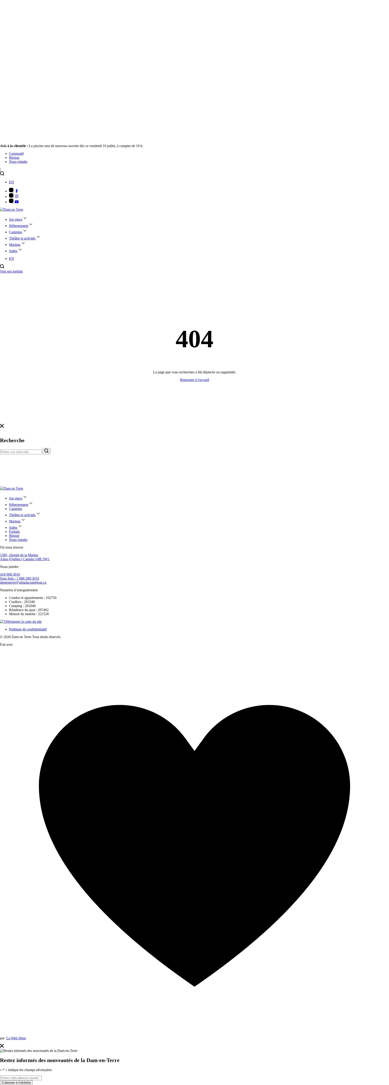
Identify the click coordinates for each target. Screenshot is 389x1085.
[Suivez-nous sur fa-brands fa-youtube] (14, 202)
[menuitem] (16, 153)
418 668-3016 (10, 574)
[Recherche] (46, 451)
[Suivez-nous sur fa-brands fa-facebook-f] (14, 191)
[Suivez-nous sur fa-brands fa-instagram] (14, 196)
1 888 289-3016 (19, 578)
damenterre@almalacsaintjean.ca (23, 582)
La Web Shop (16, 1038)
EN (11, 182)
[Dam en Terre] (11, 209)
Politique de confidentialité (28, 629)
